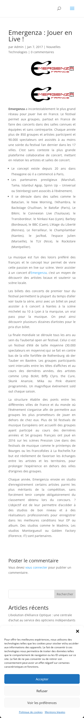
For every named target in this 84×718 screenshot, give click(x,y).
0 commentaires (42, 52)
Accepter (42, 679)
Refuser (42, 691)
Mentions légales (55, 712)
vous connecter (36, 567)
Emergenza (39, 273)
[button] (77, 631)
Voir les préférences (42, 703)
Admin (19, 47)
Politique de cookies (31, 712)
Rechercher (65, 594)
